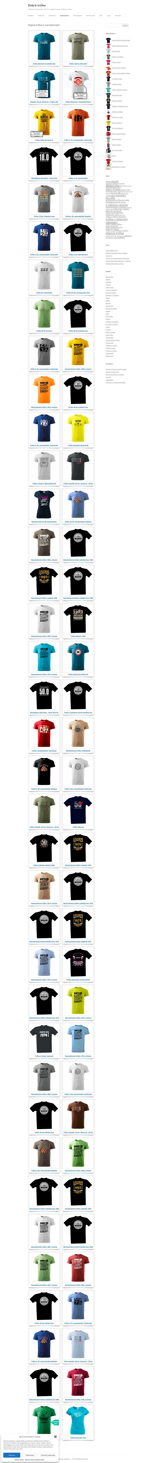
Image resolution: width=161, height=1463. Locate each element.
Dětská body (90, 16)
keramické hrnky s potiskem (115, 191)
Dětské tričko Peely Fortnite (115, 264)
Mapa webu (109, 380)
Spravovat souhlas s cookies (115, 375)
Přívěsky (108, 330)
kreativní (108, 193)
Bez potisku (109, 277)
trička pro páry (112, 214)
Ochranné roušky (111, 309)
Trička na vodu (110, 348)
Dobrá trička (37, 5)
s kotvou (123, 202)
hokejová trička (125, 190)
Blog (109, 16)
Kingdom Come (128, 191)
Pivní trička (109, 316)
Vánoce (128, 235)
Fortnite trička (116, 187)
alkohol (109, 181)
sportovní (110, 207)
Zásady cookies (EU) (112, 372)
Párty (107, 314)
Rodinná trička (110, 332)
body (115, 181)
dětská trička (112, 185)
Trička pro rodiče (111, 351)
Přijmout (12, 1455)
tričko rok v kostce (112, 229)
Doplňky (108, 282)
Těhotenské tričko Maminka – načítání (118, 261)
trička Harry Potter (121, 209)
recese (109, 202)
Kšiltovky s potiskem (112, 295)
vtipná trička (115, 233)
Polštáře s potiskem (112, 322)
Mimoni (108, 303)
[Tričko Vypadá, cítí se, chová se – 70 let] (78, 1359)
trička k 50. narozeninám (114, 211)
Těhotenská (77, 16)
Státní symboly (120, 207)
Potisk (108, 327)
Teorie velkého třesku (113, 340)
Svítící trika (109, 335)
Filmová (108, 285)
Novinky (31, 16)
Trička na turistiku (111, 345)
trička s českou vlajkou (114, 224)
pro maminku (118, 195)
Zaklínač (121, 237)
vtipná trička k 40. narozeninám (115, 236)
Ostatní (108, 311)
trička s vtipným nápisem (117, 220)
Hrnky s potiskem (111, 290)
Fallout (108, 187)
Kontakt (118, 16)
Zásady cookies (19, 1459)
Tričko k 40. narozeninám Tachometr (117, 258)
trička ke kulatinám (114, 212)
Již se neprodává (111, 293)
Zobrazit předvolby (48, 1455)
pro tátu (110, 198)
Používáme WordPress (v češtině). (59, 1459)
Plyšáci (108, 319)
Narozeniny (64, 16)
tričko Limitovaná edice (114, 227)
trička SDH (122, 215)
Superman (129, 207)
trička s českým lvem (112, 226)
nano (122, 193)
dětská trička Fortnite (125, 186)
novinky (126, 193)
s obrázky (122, 205)
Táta (101, 16)
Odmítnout (30, 1455)
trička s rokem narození (116, 216)
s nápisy (111, 205)
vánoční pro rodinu (112, 238)
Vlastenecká (109, 353)
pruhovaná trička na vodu (117, 200)
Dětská (108, 279)
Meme (108, 298)
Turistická (52, 16)
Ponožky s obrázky (112, 324)
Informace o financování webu (116, 382)
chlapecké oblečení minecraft (115, 184)
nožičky (108, 196)
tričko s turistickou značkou (117, 230)
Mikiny (108, 301)
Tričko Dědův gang (112, 250)
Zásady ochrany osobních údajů (34, 1459)
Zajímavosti (109, 356)
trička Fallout (109, 209)
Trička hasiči (109, 343)
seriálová (116, 202)
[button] (55, 1437)
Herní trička (109, 287)
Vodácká (41, 16)
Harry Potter (113, 189)
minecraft (115, 193)
